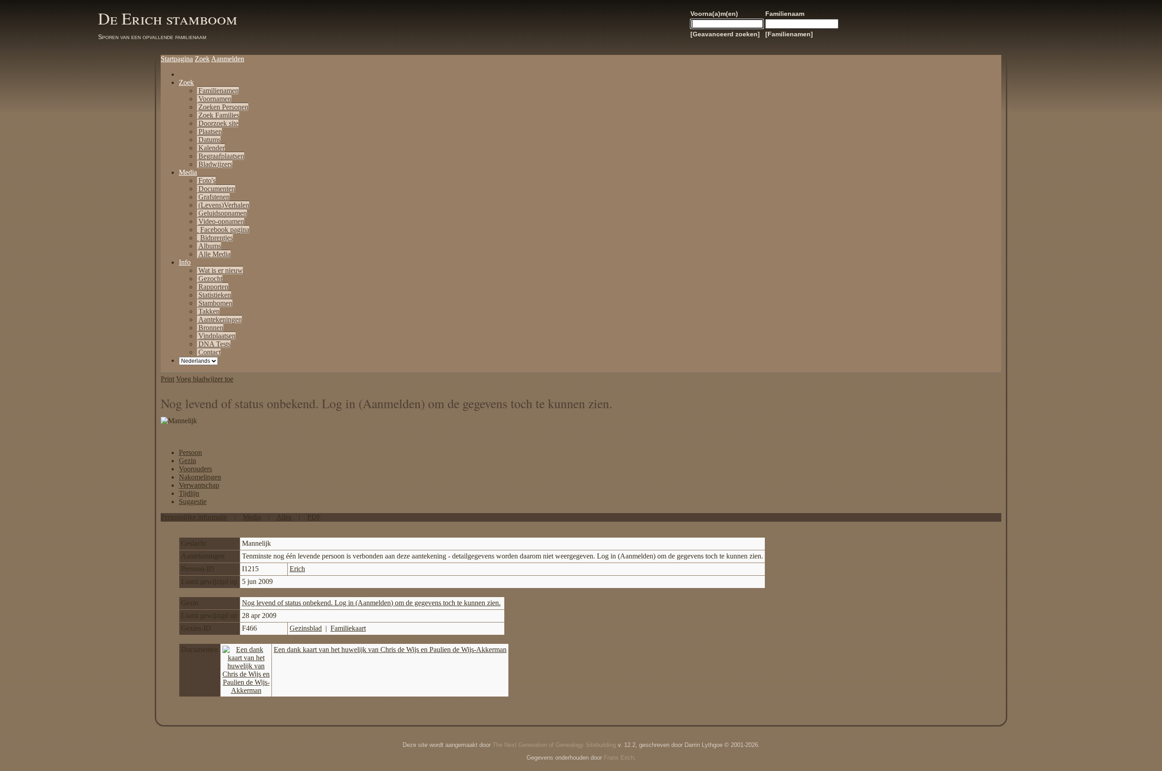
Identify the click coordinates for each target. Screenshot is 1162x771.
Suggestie (193, 501)
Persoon (190, 452)
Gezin (187, 461)
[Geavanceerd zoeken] (725, 34)
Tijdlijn (189, 493)
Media (188, 172)
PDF (314, 517)
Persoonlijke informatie (194, 517)
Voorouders (195, 469)
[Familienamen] (789, 34)
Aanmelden (227, 59)
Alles (283, 517)
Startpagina (177, 59)
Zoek (202, 59)
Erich (297, 569)
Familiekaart (348, 628)
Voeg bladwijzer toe (204, 379)
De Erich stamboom (167, 18)
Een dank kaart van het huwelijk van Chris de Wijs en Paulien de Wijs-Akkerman (390, 649)
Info (185, 262)
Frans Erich (619, 757)
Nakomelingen (200, 477)
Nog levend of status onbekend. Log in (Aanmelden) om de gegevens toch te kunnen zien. (371, 603)
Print (167, 379)
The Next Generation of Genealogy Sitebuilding (554, 744)
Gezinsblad (306, 628)
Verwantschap (199, 485)
